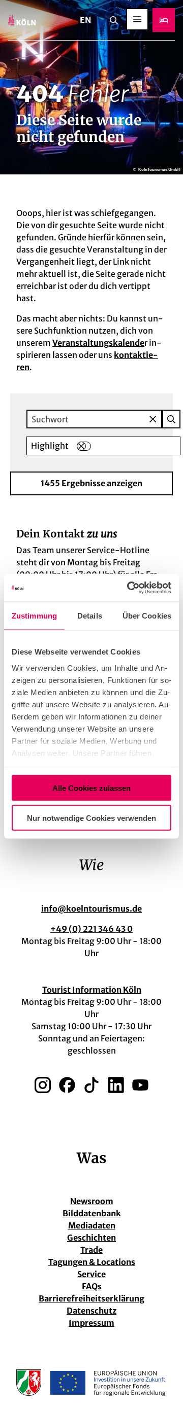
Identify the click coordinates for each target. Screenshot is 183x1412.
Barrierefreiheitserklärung (91, 1298)
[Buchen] (163, 20)
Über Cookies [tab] (147, 615)
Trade (91, 1250)
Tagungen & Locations (91, 1262)
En (85, 20)
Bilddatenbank (92, 1213)
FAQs (92, 1286)
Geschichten (91, 1238)
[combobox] (103, 419)
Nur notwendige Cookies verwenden (91, 817)
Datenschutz (91, 1311)
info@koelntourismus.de (91, 908)
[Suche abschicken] (171, 419)
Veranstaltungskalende (98, 343)
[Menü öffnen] (137, 19)
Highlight (50, 446)
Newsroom (91, 1201)
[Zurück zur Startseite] (22, 20)
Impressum (91, 1323)
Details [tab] (89, 615)
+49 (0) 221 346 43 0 (91, 929)
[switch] (84, 446)
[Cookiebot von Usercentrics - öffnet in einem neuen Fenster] (129, 587)
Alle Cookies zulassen (91, 788)
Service (91, 1274)
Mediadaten (91, 1225)
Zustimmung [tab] (34, 615)
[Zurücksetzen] (152, 419)
